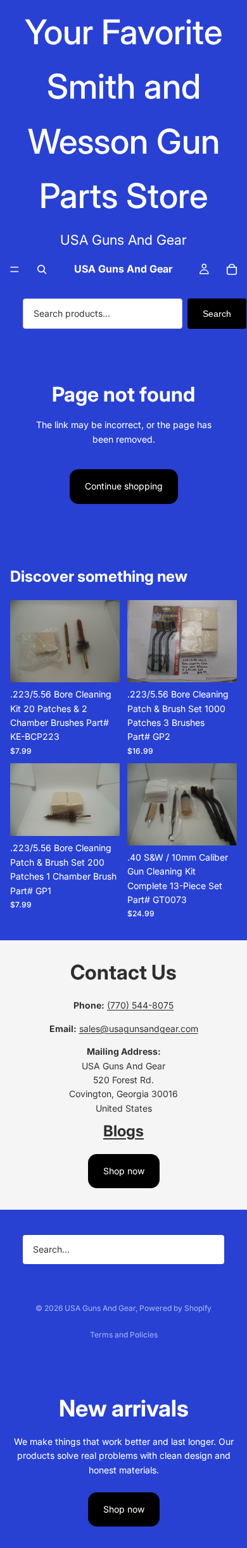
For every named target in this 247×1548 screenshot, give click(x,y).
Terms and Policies (124, 1334)
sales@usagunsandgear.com (138, 1028)
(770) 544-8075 (140, 1005)
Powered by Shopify (175, 1308)
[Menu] (14, 269)
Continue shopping (124, 486)
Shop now (123, 1170)
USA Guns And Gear (100, 1308)
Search (217, 314)
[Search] (42, 269)
